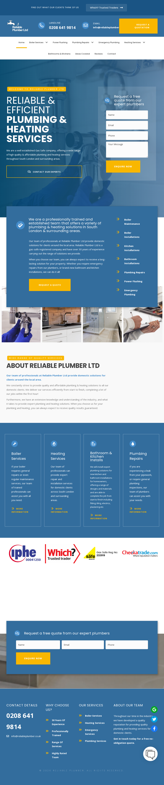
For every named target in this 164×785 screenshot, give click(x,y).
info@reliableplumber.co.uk (109, 27)
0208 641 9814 (62, 27)
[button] (46, 42)
